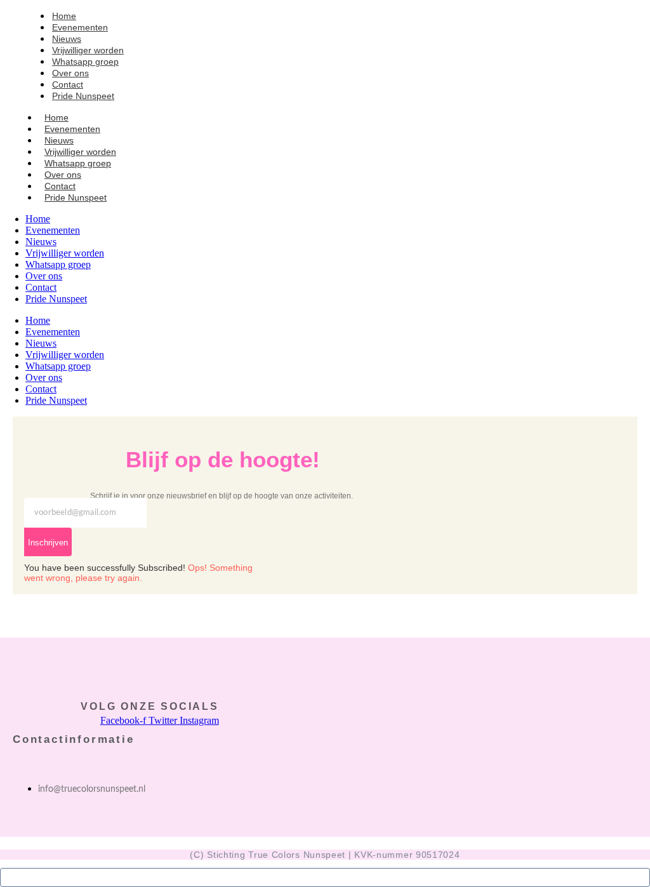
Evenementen (52, 331)
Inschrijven (48, 542)
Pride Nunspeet (83, 96)
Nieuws (40, 343)
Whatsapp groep (58, 366)
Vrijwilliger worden (64, 354)
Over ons (43, 377)
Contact (40, 388)
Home (37, 320)
